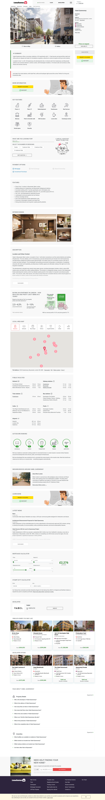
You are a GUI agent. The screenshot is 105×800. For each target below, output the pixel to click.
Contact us (67, 789)
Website (55, 608)
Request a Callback (23, 86)
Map (27, 46)
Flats (51, 2)
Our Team (84, 779)
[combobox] (37, 769)
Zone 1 (63, 370)
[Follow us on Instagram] (83, 795)
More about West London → (39, 485)
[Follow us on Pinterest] (91, 795)
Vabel (76, 15)
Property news (50, 779)
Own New (67, 782)
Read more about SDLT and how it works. (43, 591)
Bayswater (82, 20)
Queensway (79, 25)
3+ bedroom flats (18, 150)
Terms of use (31, 794)
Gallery (58, 46)
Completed (31, 608)
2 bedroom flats (38, 147)
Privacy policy (23, 794)
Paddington (15, 396)
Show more (21, 283)
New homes (42, 2)
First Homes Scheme (70, 779)
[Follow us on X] (86, 795)
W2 (51, 370)
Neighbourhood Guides (53, 782)
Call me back (62, 769)
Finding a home (51, 784)
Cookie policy (15, 794)
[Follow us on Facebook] (81, 795)
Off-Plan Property (34, 789)
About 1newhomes (69, 787)
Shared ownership (69, 784)
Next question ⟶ (22, 155)
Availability (84, 46)
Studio (16, 147)
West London (57, 370)
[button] (45, 353)
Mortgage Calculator (35, 787)
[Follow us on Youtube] (89, 795)
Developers (61, 2)
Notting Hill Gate (80, 26)
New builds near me (52, 787)
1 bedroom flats (26, 147)
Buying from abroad (52, 789)
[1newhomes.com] (18, 785)
